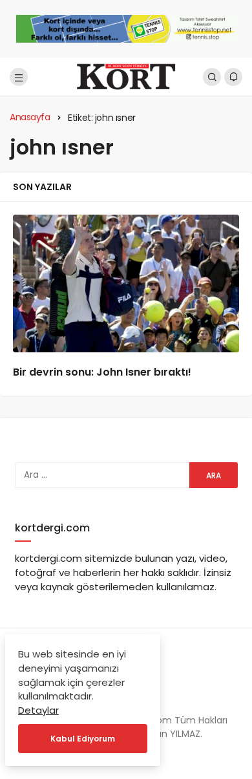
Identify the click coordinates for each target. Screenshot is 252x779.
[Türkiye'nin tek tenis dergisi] (125, 76)
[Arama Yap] (212, 77)
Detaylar (38, 710)
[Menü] (19, 77)
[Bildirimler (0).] (233, 77)
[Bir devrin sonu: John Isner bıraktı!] (126, 283)
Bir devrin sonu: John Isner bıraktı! (102, 372)
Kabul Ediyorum (82, 738)
